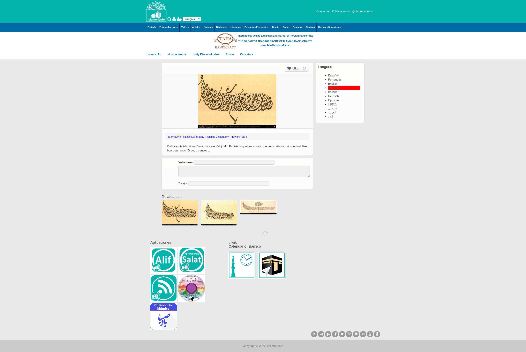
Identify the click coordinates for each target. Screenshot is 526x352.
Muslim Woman (177, 54)
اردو (330, 116)
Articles (196, 27)
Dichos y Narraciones (329, 27)
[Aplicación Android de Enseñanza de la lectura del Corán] (163, 260)
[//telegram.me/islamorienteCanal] (321, 334)
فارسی (332, 108)
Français (333, 87)
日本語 (332, 104)
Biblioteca (221, 27)
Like (299, 68)
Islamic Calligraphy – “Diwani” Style (227, 136)
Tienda (275, 27)
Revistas (297, 27)
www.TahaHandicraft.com (275, 45)
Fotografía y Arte (168, 27)
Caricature (246, 54)
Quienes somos (362, 11)
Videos (185, 27)
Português (334, 79)
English (333, 83)
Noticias (208, 27)
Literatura (236, 27)
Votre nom (185, 162)
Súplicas (310, 27)
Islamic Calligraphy (193, 136)
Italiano (333, 91)
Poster (230, 54)
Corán (286, 27)
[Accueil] (156, 11)
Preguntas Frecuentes (256, 27)
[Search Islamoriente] (169, 19)
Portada (152, 27)
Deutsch (333, 96)
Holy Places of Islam (207, 54)
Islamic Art (155, 54)
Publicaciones (341, 11)
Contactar (322, 11)
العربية (332, 112)
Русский (333, 100)
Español (333, 75)
